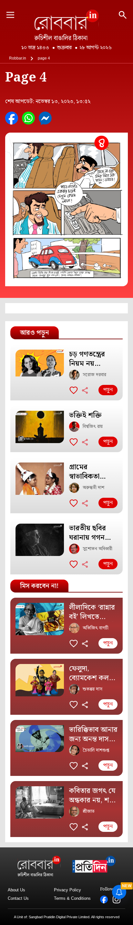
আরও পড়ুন (34, 333)
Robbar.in (17, 58)
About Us (16, 889)
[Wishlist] (73, 390)
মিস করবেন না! (39, 586)
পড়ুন (108, 390)
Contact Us (18, 898)
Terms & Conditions (72, 898)
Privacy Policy (67, 889)
